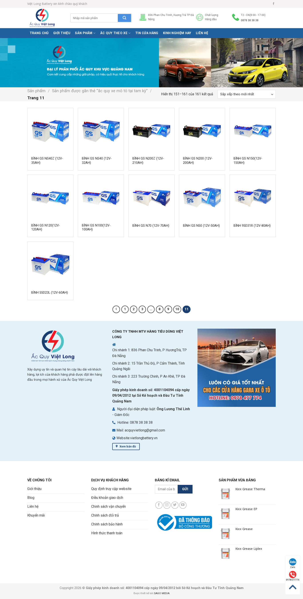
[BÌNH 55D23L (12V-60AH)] (50, 264)
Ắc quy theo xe (114, 33)
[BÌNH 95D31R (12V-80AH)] (252, 197)
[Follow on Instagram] (167, 505)
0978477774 (292, 580)
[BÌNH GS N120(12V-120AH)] (50, 197)
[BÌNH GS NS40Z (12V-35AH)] (50, 131)
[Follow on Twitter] (175, 505)
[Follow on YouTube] (183, 505)
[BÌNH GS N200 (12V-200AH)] (202, 131)
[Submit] (124, 18)
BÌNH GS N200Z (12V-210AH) (148, 161)
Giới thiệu (61, 33)
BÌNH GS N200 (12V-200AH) (197, 161)
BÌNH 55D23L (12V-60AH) (49, 293)
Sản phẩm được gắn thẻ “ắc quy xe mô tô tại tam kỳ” (100, 90)
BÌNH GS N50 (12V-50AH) (201, 226)
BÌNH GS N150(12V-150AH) (248, 161)
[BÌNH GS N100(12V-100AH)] (101, 197)
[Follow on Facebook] (273, 3)
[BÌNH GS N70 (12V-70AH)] (151, 197)
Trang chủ (39, 33)
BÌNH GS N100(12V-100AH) (96, 228)
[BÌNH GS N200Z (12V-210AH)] (151, 131)
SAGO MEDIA (161, 593)
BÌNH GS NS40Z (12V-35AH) (47, 161)
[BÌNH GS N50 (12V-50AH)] (202, 197)
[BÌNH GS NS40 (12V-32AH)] (101, 131)
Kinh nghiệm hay (177, 33)
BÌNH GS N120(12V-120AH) (45, 228)
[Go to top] (292, 587)
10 (177, 309)
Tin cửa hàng (146, 33)
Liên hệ (202, 33)
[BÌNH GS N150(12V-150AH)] (252, 131)
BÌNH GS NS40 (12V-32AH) (97, 161)
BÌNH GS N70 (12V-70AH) (150, 226)
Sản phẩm (83, 33)
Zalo (292, 567)
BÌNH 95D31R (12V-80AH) (252, 226)
